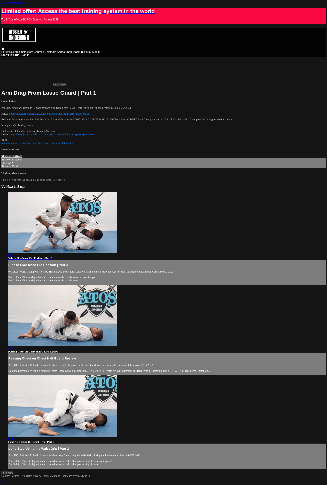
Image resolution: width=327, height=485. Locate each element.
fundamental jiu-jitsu (62, 143)
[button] (3, 49)
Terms (29, 475)
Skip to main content (12, 2)
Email (18, 156)
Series (61, 51)
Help (23, 475)
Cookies (46, 475)
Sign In (25, 55)
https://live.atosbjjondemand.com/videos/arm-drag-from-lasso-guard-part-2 (49, 113)
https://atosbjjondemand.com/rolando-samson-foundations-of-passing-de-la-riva (52, 134)
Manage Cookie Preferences (66, 475)
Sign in (96, 51)
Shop (68, 51)
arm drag (32, 143)
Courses (39, 51)
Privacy (37, 475)
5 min (4, 101)
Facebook (7, 156)
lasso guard (44, 143)
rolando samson (9, 143)
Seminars (50, 51)
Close (56, 84)
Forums (6, 51)
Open (63, 84)
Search (16, 51)
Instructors (27, 51)
